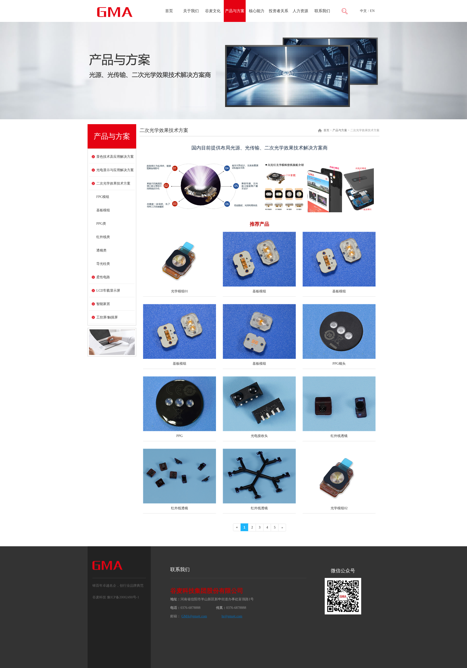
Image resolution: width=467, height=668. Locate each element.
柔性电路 (103, 277)
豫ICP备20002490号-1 (123, 597)
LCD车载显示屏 (108, 290)
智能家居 (103, 304)
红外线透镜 (339, 436)
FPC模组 (102, 197)
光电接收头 (259, 436)
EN (372, 11)
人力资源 (300, 11)
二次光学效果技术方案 (113, 183)
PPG (179, 436)
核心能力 (256, 11)
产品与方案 (234, 11)
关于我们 (191, 11)
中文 (363, 11)
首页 (169, 11)
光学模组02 (339, 508)
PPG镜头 (339, 363)
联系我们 (322, 11)
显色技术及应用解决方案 (115, 156)
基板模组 (103, 210)
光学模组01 (179, 291)
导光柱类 (103, 264)
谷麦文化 (213, 11)
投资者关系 (278, 11)
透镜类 (101, 250)
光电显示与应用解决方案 (115, 170)
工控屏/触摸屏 (107, 317)
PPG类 (101, 223)
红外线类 (103, 237)
